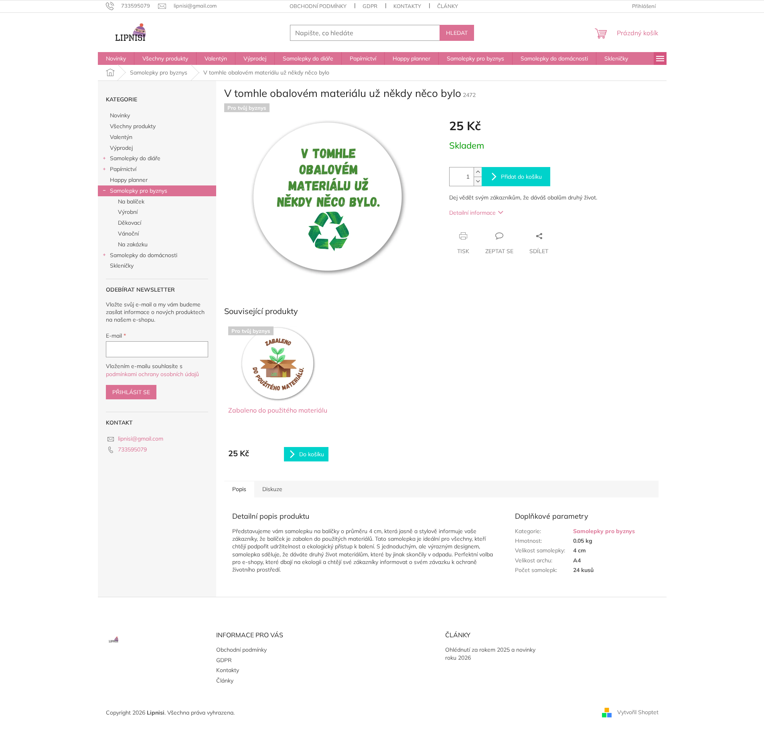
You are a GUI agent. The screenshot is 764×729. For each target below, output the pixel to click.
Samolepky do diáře (135, 158)
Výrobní (128, 211)
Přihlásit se (131, 392)
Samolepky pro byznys (138, 190)
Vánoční (128, 233)
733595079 (132, 449)
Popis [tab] (239, 489)
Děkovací (129, 222)
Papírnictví (123, 169)
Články (447, 6)
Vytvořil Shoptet (638, 712)
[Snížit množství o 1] (478, 181)
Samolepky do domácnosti (143, 255)
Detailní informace (472, 212)
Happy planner (129, 179)
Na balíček (131, 201)
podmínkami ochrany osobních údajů (152, 374)
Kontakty (407, 6)
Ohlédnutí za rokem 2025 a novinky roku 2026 (490, 653)
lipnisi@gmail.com (140, 438)
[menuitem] (116, 58)
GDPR (370, 6)
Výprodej (121, 147)
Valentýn (121, 137)
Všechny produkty (133, 126)
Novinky (120, 115)
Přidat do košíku (521, 176)
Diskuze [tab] (272, 489)
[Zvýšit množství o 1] (478, 172)
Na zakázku (133, 244)
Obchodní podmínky (318, 6)
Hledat (457, 32)
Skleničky (122, 265)
